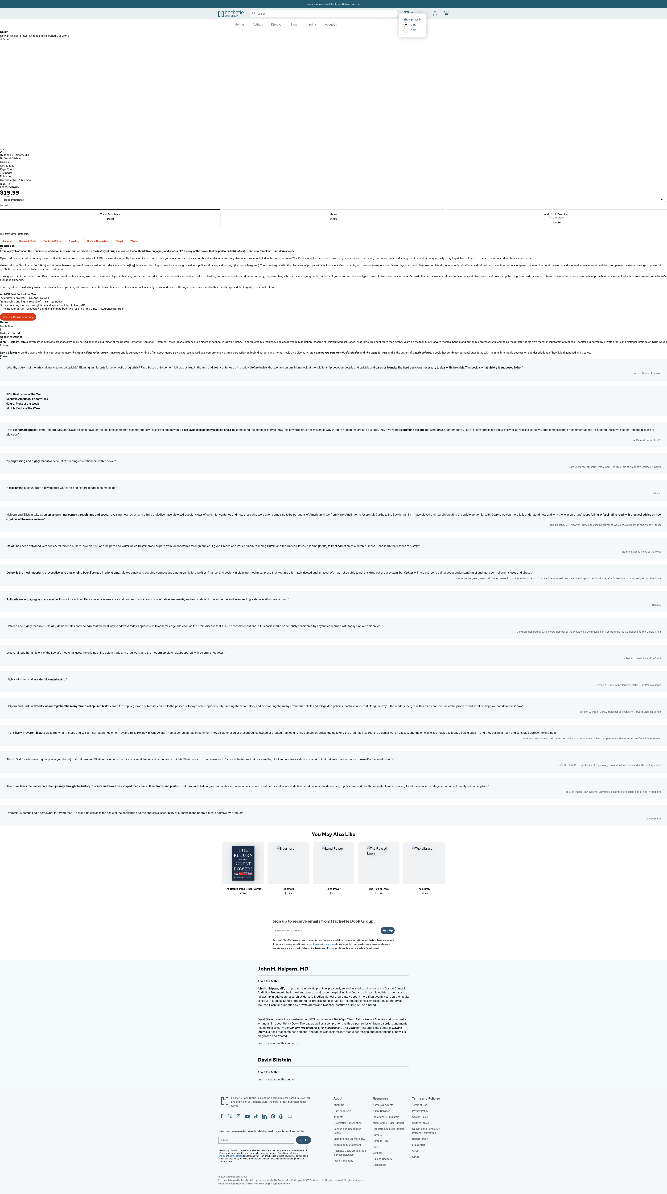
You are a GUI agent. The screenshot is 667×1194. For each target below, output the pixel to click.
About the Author (11, 336)
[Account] (435, 13)
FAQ (375, 1147)
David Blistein (274, 1059)
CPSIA (415, 1150)
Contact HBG (380, 1140)
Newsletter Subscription (347, 1123)
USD (413, 24)
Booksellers (379, 1164)
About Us (331, 24)
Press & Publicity (343, 1160)
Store (294, 24)
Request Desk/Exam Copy (18, 317)
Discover (276, 24)
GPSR (415, 1156)
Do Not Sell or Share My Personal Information (426, 1130)
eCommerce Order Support (388, 1123)
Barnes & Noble (27, 241)
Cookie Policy (420, 1116)
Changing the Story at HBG (349, 1138)
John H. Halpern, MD (16, 155)
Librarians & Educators (386, 1116)
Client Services (381, 1111)
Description (7, 245)
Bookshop (73, 241)
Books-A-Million (52, 241)
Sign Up (387, 930)
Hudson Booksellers (98, 241)
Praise (4, 356)
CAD (413, 30)
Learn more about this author (277, 1043)
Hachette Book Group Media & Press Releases (350, 1152)
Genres (239, 24)
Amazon (7, 241)
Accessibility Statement (347, 1144)
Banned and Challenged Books (347, 1130)
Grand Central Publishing (15, 180)
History (4, 333)
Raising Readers (382, 1158)
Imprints (311, 24)
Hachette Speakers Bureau (388, 1128)
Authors (258, 24)
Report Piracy (420, 1138)
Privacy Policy (420, 1111)
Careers (377, 1135)
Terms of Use (419, 1104)
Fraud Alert (418, 1144)
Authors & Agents (383, 1104)
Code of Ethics (420, 1123)
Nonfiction (6, 326)
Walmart (134, 241)
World (16, 333)
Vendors (377, 1152)
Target (119, 241)
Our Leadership (342, 1111)
